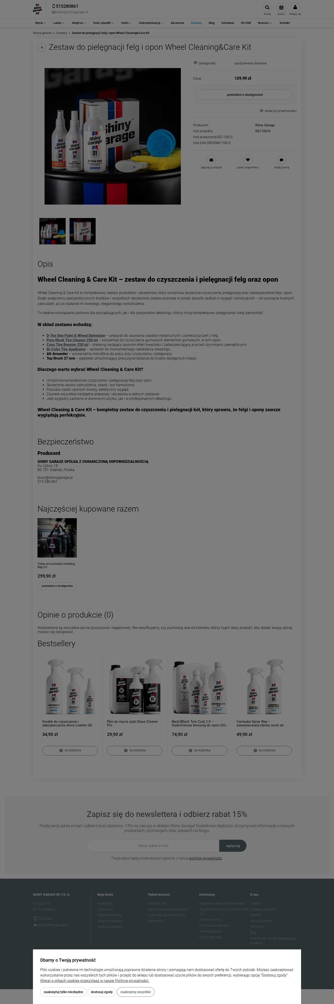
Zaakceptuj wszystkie (135, 992)
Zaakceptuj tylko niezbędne (63, 992)
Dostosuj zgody (102, 992)
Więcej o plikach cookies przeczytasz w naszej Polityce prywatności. (94, 981)
